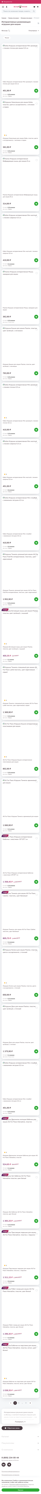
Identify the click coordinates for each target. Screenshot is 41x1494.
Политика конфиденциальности (11, 1471)
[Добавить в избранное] (36, 47)
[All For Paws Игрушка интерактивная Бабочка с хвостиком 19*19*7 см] (20, 862)
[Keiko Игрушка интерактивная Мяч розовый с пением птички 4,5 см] (20, 409)
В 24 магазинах (11, 716)
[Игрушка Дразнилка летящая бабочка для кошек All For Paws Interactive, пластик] (20, 1144)
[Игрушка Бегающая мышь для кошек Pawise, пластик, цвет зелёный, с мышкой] (20, 635)
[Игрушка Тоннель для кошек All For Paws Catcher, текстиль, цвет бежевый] (20, 918)
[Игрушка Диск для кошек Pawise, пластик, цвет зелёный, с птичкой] (20, 1031)
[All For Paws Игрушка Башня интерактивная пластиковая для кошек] (20, 748)
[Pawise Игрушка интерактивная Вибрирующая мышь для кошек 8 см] (20, 183)
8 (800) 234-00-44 (10, 1457)
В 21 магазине (11, 829)
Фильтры (5, 31)
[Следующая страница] (30, 1403)
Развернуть (19, 1422)
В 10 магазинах (11, 885)
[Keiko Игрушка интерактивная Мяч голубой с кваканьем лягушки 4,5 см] (20, 522)
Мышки (7, 38)
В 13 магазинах (11, 1224)
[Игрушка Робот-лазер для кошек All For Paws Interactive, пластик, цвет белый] (20, 1314)
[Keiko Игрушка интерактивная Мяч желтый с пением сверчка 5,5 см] (20, 466)
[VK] (4, 1465)
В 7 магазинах (11, 1055)
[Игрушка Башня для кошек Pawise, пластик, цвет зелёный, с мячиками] (20, 353)
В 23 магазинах (11, 320)
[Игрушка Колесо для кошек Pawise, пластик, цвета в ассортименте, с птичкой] (20, 975)
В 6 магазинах (11, 490)
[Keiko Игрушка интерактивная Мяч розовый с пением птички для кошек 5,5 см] (20, 70)
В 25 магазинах (11, 94)
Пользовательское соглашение (10, 1475)
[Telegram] (9, 1465)
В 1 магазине (11, 659)
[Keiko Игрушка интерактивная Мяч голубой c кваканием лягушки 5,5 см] (20, 1088)
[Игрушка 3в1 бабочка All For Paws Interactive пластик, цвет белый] (20, 1201)
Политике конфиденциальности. (19, 1484)
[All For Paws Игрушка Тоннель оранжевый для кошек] (20, 805)
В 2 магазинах (11, 1337)
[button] (3, 6)
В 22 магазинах (11, 603)
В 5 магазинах (11, 264)
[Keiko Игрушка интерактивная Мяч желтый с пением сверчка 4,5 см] (20, 240)
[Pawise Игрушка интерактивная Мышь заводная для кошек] (20, 296)
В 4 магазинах (11, 942)
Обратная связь (13, 1428)
